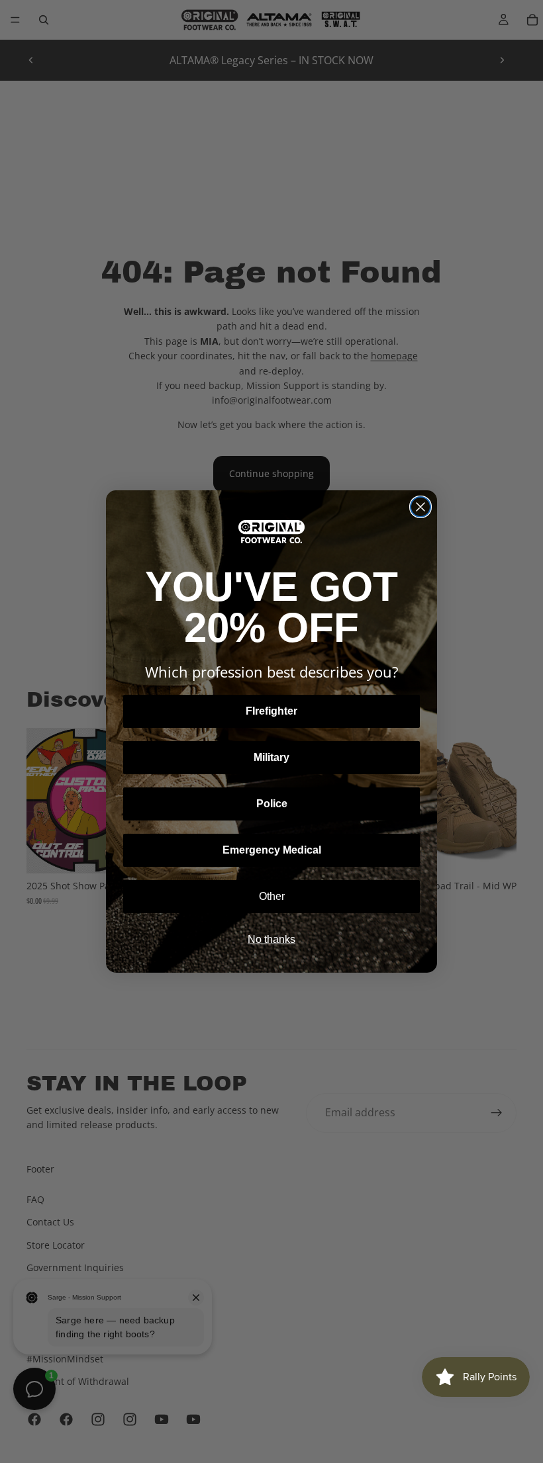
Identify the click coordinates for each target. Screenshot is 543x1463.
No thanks (271, 939)
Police (271, 803)
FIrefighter (271, 711)
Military (271, 757)
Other (272, 896)
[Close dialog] (420, 507)
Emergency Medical (271, 850)
